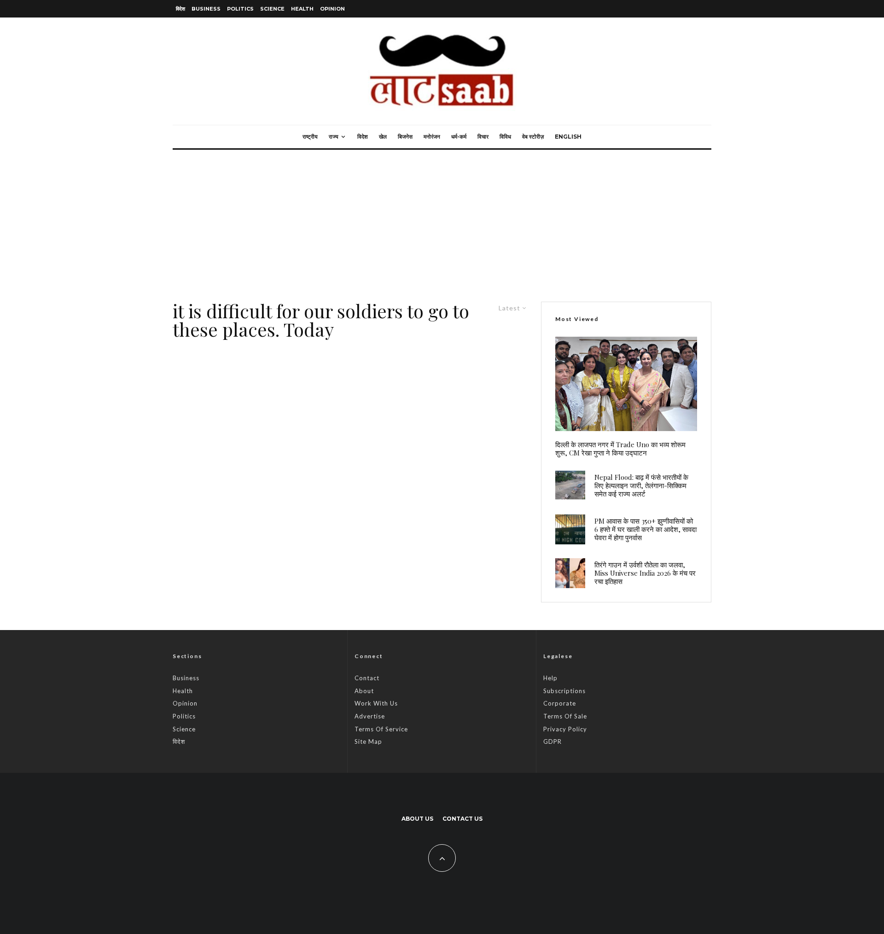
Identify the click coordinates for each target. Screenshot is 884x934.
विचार (483, 136)
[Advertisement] (442, 218)
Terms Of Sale (565, 716)
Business (206, 9)
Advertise (370, 716)
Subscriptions (564, 691)
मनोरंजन (432, 136)
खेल (383, 136)
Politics (240, 9)
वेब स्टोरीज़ (533, 136)
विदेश (180, 9)
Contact (367, 678)
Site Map (368, 741)
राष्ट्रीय (310, 136)
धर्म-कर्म (458, 136)
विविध (505, 136)
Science (272, 9)
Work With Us (376, 703)
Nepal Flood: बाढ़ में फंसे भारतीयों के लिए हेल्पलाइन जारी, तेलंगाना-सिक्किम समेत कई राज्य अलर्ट (641, 485)
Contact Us (462, 818)
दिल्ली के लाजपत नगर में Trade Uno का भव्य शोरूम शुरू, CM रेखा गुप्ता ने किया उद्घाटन (620, 448)
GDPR (552, 741)
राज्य (333, 136)
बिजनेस (405, 136)
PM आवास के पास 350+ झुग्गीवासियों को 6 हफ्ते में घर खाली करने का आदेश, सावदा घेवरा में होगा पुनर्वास (645, 529)
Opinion (332, 9)
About (364, 691)
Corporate (559, 703)
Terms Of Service (381, 729)
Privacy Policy (565, 729)
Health (302, 9)
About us (417, 818)
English (568, 136)
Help (550, 678)
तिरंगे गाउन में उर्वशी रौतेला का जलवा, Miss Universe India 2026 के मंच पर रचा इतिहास (645, 572)
